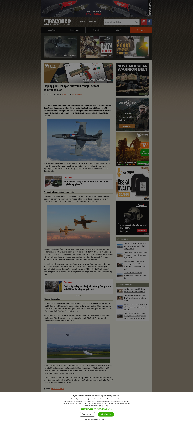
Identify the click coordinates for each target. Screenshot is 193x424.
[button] (96, 409)
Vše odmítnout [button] (87, 414)
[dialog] (96, 408)
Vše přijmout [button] (106, 414)
